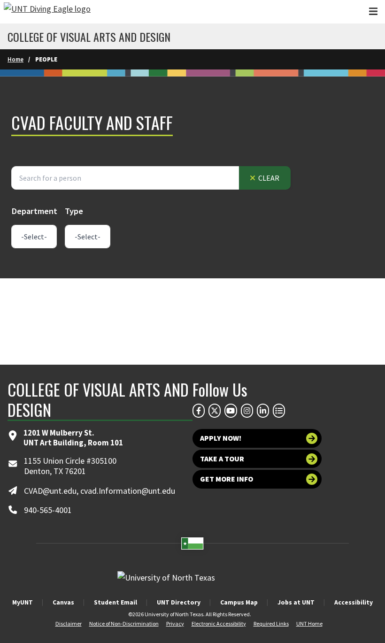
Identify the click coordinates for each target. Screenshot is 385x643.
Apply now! (220, 438)
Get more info (226, 479)
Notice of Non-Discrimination (124, 623)
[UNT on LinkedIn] (263, 411)
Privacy (175, 623)
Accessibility (353, 602)
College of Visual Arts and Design (89, 36)
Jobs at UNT (296, 602)
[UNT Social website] (279, 411)
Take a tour (222, 458)
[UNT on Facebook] (198, 411)
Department (34, 211)
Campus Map (239, 602)
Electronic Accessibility (219, 623)
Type (74, 211)
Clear (268, 178)
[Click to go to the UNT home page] (47, 11)
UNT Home (309, 623)
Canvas (63, 602)
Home (15, 59)
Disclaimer (68, 623)
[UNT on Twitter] (214, 411)
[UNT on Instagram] (247, 411)
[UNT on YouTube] (230, 411)
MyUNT (22, 602)
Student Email (115, 602)
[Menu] (373, 11)
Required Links (271, 623)
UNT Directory (178, 602)
